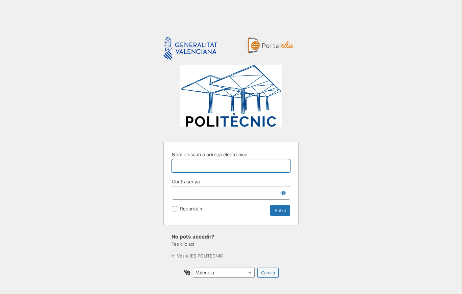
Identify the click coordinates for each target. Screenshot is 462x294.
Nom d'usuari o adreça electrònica (210, 154)
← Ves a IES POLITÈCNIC (197, 255)
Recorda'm (192, 208)
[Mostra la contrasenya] (283, 193)
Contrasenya (186, 181)
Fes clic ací (182, 244)
